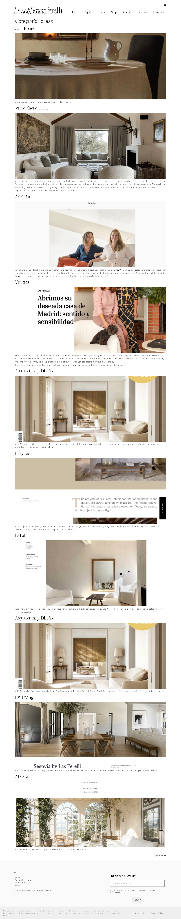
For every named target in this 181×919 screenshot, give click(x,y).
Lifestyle (142, 12)
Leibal (20, 535)
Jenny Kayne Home (31, 108)
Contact (127, 12)
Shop (114, 12)
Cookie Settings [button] (158, 913)
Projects (88, 12)
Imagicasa (23, 453)
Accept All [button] (139, 913)
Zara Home (24, 28)
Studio (74, 12)
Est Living (24, 697)
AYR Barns (24, 196)
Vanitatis (22, 282)
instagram (158, 12)
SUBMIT (137, 900)
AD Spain (23, 776)
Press (102, 12)
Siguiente (160, 855)
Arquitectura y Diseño (34, 370)
